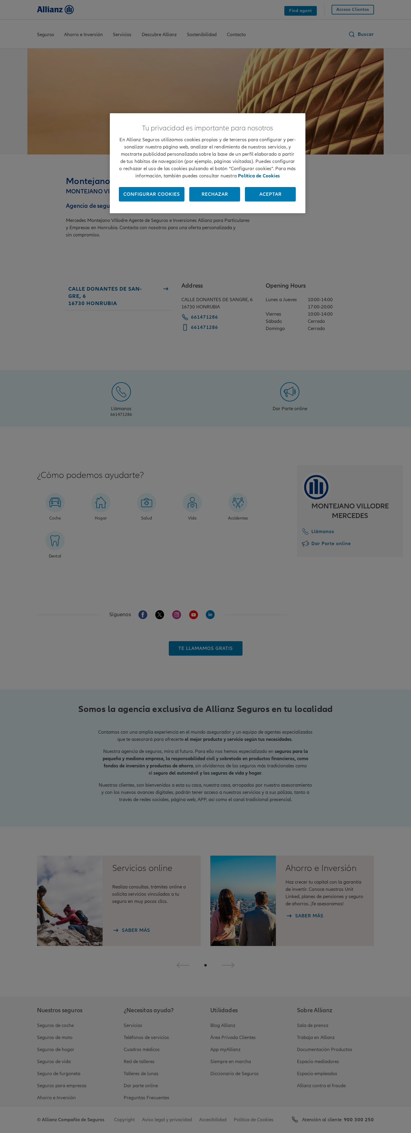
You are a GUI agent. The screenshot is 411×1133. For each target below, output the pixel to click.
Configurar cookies (151, 194)
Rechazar (215, 194)
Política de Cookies (259, 176)
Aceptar (270, 194)
